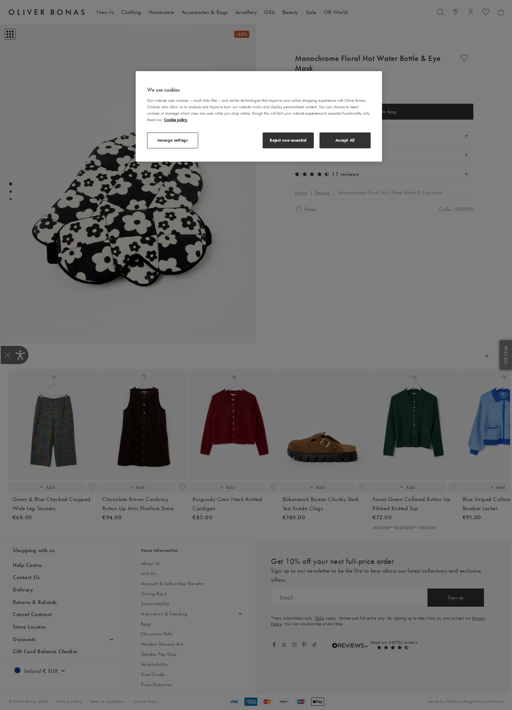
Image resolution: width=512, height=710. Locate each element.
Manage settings (172, 140)
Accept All (345, 140)
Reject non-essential (288, 140)
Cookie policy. (176, 119)
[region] (259, 116)
